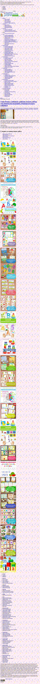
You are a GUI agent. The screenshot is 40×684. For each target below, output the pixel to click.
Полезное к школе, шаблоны (10, 55)
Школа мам (7, 44)
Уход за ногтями (7, 21)
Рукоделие (6, 86)
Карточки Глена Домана (9, 52)
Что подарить (7, 92)
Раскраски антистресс (8, 94)
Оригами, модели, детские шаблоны (11, 61)
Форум (1, 98)
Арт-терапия (7, 24)
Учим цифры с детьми (8, 48)
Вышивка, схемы (5, 651)
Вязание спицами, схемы (9, 83)
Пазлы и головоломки (8, 60)
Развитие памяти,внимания (7, 602)
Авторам (4, 8)
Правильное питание (8, 27)
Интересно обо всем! (6, 88)
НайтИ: (1, 11)
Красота (3, 18)
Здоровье (4, 23)
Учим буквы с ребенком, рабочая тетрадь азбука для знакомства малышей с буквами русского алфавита (18, 103)
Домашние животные (8, 70)
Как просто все (7, 95)
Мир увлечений (7, 93)
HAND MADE (5, 79)
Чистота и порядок (5, 633)
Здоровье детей (5, 599)
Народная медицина (8, 26)
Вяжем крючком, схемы (9, 84)
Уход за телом (7, 20)
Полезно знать (7, 96)
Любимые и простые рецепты (10, 75)
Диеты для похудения (8, 29)
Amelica (2, 675)
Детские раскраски (8, 65)
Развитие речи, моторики (7, 601)
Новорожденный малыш (9, 36)
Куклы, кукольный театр (9, 63)
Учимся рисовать (8, 64)
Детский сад (7, 42)
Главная (3, 6)
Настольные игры (8, 62)
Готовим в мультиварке (9, 76)
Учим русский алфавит (9, 47)
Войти (2, 12)
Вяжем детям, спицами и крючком (11, 81)
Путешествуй (7, 90)
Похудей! (4, 28)
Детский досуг (5, 56)
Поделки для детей (8, 58)
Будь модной (7, 89)
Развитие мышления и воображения (11, 41)
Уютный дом (4, 68)
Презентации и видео (8, 54)
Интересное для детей (8, 67)
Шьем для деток (7, 82)
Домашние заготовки (8, 77)
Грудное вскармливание (9, 35)
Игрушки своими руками (9, 80)
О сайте (3, 7)
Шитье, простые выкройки (7, 650)
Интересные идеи (8, 87)
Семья (3, 32)
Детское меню (7, 74)
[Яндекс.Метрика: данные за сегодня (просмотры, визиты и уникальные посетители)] (8, 678)
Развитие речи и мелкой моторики (11, 39)
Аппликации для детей (9, 57)
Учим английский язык (9, 46)
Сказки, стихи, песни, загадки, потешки (12, 66)
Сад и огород (7, 72)
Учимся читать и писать (9, 50)
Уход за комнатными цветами (10, 71)
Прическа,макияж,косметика (7, 583)
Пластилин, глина (8, 59)
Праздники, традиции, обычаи (10, 91)
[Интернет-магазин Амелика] (12, 16)
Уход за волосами (5, 581)
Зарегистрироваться (9, 12)
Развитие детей (5, 45)
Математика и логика (8, 49)
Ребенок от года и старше (7, 598)
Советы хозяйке (7, 78)
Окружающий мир (8, 51)
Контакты (4, 9)
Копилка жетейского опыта (9, 33)
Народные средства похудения (7, 592)
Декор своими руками (6, 634)
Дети (3, 34)
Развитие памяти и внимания (10, 40)
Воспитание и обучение (9, 38)
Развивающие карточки (6, 615)
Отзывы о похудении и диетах (10, 30)
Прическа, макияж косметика (10, 22)
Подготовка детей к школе (9, 43)
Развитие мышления (6, 603)
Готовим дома (4, 73)
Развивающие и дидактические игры (9, 616)
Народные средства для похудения (11, 31)
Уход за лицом (7, 19)
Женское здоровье (8, 25)
